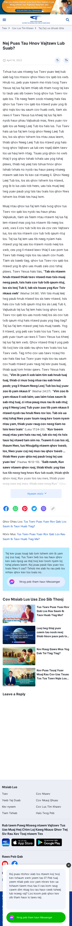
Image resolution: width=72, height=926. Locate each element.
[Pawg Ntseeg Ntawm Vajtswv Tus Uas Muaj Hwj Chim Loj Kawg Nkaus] (36, 19)
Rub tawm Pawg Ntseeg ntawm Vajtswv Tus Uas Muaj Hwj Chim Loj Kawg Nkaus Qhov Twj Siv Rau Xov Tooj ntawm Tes (35, 829)
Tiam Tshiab (9, 813)
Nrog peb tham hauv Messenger (34, 917)
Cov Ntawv (43, 793)
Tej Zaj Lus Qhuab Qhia (51, 28)
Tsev (4, 28)
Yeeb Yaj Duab (11, 800)
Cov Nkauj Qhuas (47, 800)
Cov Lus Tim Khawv (23, 28)
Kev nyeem (9, 806)
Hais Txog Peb (45, 813)
